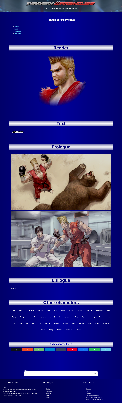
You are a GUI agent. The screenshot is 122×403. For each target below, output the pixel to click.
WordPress (18, 395)
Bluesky (48, 393)
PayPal (48, 397)
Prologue (18, 31)
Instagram (49, 391)
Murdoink (91, 383)
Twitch (88, 391)
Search (26, 370)
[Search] (95, 374)
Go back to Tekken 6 (61, 344)
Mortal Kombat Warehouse (94, 397)
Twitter (48, 389)
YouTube (89, 393)
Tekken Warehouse (11, 383)
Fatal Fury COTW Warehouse (94, 399)
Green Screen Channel (93, 395)
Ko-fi (47, 395)
